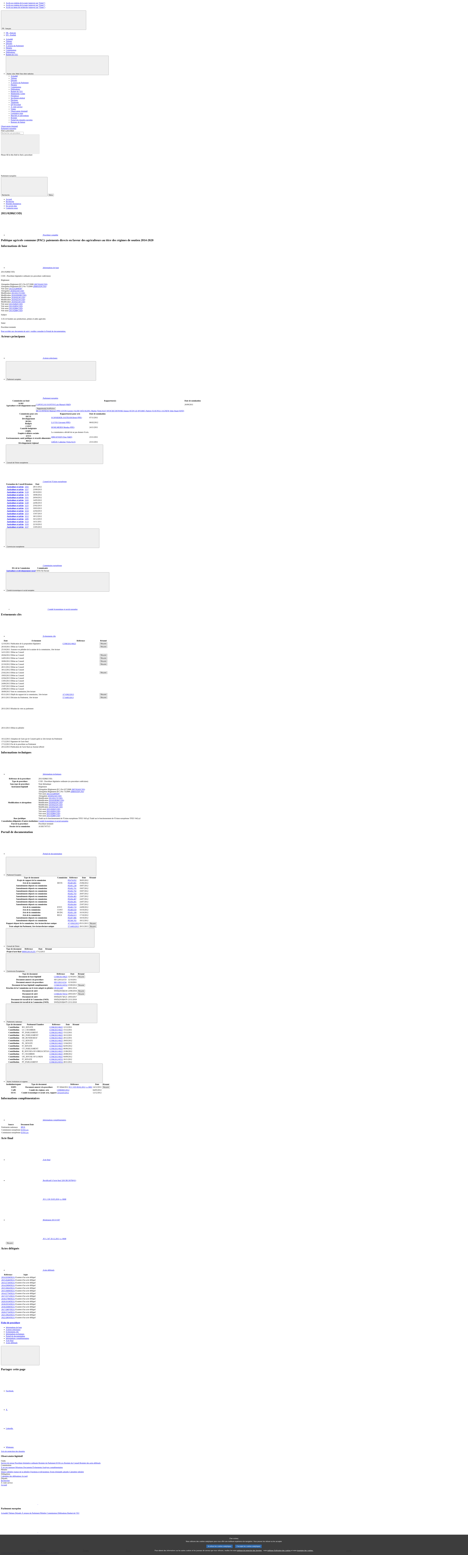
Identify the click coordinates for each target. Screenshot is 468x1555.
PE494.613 (72, 915)
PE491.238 (72, 886)
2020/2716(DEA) (8, 1312)
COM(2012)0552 (61, 985)
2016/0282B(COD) (18, 295)
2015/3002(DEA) (8, 1288)
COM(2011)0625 (69, 644)
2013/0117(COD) (18, 293)
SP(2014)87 (58, 988)
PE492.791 (72, 888)
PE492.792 (72, 891)
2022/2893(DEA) (8, 1318)
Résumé (103, 644)
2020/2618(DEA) (8, 1301)
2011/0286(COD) (16, 308)
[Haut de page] (20, 1355)
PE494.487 (72, 899)
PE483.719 (72, 907)
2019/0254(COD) (18, 302)
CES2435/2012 (63, 1093)
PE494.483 (72, 896)
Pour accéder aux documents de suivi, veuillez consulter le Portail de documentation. (33, 331)
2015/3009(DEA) (8, 1291)
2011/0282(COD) (16, 304)
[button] (38, 1504)
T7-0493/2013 (68, 697)
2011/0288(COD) (16, 311)
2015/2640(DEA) (8, 1280)
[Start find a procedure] (20, 144)
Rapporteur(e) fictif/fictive (46, 408)
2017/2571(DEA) (8, 1296)
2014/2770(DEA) (8, 1293)
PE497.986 (72, 918)
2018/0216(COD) (17, 291)
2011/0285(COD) (16, 306)
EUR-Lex (25, 1130)
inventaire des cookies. (305, 1550)
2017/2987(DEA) (8, 1309)
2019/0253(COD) (18, 300)
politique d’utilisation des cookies (279, 1550)
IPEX (23, 1127)
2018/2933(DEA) (8, 1304)
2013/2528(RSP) (15, 289)
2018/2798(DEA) (8, 1299)
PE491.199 (72, 912)
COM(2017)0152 (61, 994)
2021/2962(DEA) (8, 1315)
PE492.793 (72, 894)
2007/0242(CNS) (40, 284)
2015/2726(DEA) (8, 1283)
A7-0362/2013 (68, 694)
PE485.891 (72, 883)
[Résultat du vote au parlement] (81, 717)
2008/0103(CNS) (39, 286)
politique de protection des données (249, 1550)
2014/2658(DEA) (8, 1277)
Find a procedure (7, 131)
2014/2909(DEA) (8, 1285)
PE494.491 (72, 902)
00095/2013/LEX (29, 952)
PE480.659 (72, 910)
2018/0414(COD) (18, 297)
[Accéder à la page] (81, 736)
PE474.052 (72, 880)
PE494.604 (72, 904)
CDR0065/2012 (63, 1090)
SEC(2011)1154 (60, 982)
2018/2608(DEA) (8, 1307)
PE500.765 (72, 920)
